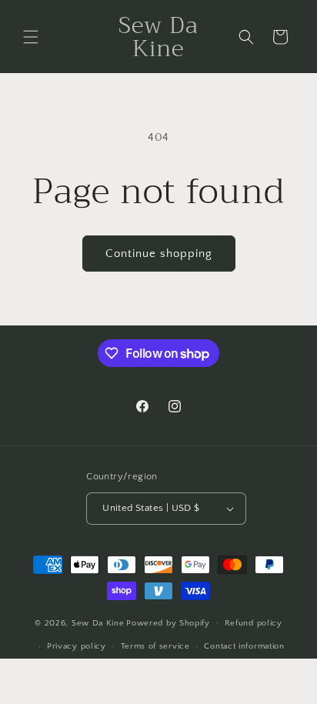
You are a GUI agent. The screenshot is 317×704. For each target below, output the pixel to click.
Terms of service (155, 646)
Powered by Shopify (168, 622)
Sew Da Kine (98, 622)
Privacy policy (76, 646)
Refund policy (253, 623)
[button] (31, 37)
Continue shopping (158, 253)
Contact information (244, 646)
